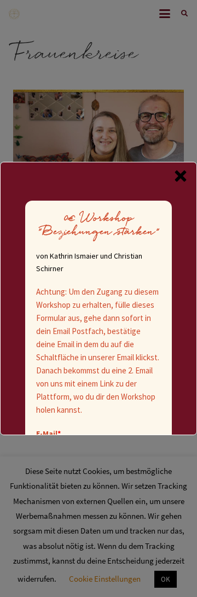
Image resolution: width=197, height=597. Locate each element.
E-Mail (48, 433)
